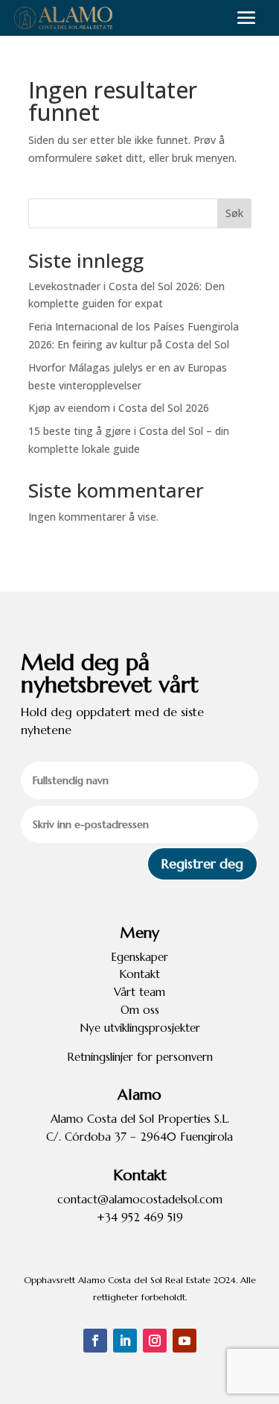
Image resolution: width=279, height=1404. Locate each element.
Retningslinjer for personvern (140, 1057)
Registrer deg (202, 863)
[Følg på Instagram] (155, 1341)
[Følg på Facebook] (95, 1341)
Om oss (140, 1010)
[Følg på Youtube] (184, 1341)
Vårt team (139, 992)
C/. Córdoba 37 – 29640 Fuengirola (139, 1136)
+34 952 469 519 (140, 1217)
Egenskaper (139, 957)
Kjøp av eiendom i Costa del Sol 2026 (118, 408)
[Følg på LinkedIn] (125, 1341)
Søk (234, 213)
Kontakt (139, 974)
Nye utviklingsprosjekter (140, 1028)
